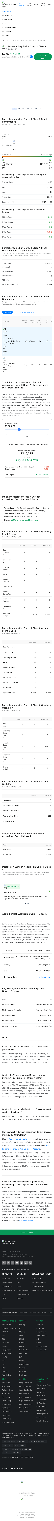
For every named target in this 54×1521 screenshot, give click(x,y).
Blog (18, 1282)
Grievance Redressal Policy (42, 1290)
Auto (21, 1335)
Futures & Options (8, 1290)
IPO (49, 4)
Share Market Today (43, 1385)
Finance (22, 1368)
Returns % (19, 312)
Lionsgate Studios (11, 365)
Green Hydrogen (42, 1346)
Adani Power (6, 1353)
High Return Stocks (26, 1401)
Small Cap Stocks (25, 1390)
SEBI (16, 1457)
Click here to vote (43, 977)
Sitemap (20, 1298)
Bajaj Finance (7, 1350)
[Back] (4, 41)
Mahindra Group (8, 1404)
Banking (22, 1325)
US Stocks (21, 4)
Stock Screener (25, 1411)
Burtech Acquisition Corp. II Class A (14, 341)
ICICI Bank (6, 1343)
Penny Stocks (24, 1393)
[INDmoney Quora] (30, 1262)
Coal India (5, 1371)
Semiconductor (41, 1335)
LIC (3, 1364)
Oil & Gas (22, 1371)
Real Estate (23, 1353)
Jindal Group (6, 1419)
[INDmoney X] (12, 1262)
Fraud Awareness (23, 1294)
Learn (19, 1286)
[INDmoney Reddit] (25, 1262)
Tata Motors (6, 1325)
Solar (38, 1339)
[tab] (9, 1313)
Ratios (29, 312)
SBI (3, 1335)
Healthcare (23, 1375)
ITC (3, 1360)
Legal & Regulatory (39, 1286)
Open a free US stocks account (21, 1139)
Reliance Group (7, 1390)
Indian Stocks (29, 4)
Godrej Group (7, 1411)
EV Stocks (40, 1328)
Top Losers (40, 1392)
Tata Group (6, 1383)
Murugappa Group (8, 1422)
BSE (26, 1457)
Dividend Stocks (25, 1397)
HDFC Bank (6, 1332)
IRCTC (4, 1357)
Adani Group (6, 1386)
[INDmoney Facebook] (3, 1262)
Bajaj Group (6, 1393)
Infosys (4, 1346)
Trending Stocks (42, 1414)
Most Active (40, 1396)
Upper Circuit (41, 1406)
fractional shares (26, 1220)
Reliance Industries (9, 1328)
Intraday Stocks (42, 1421)
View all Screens (25, 1408)
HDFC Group (6, 1401)
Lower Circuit (41, 1410)
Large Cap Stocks (25, 1383)
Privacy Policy (37, 1278)
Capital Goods (24, 1364)
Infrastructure (24, 1350)
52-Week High (41, 1399)
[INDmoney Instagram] (21, 1262)
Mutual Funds (42, 4)
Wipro (4, 1368)
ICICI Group (6, 1415)
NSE (21, 1457)
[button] (29, 56)
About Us (20, 1278)
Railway (22, 1360)
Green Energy (41, 1332)
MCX (31, 1457)
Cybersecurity (41, 1350)
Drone (38, 1343)
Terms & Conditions (39, 1282)
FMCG (21, 1339)
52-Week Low (41, 1403)
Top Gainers (40, 1389)
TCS (3, 1339)
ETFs (36, 4)
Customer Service (23, 1290)
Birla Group (6, 1397)
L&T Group (6, 1408)
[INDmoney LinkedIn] (8, 1262)
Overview (7, 312)
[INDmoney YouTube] (16, 1262)
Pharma (22, 1332)
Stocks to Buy (41, 1417)
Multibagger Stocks (26, 1404)
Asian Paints (6, 1375)
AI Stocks (39, 1325)
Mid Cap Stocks (25, 1386)
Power (21, 1346)
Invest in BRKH (27, 1232)
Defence (22, 1343)
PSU (20, 1357)
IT (20, 1328)
